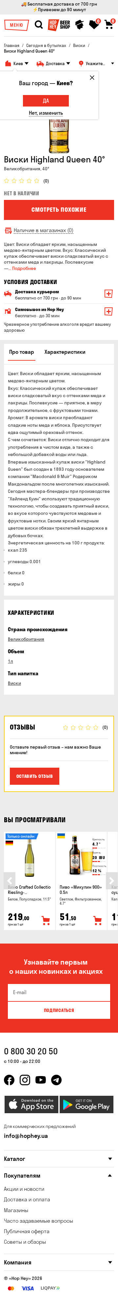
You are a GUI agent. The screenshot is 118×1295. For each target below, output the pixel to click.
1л (10, 661)
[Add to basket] (46, 921)
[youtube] (40, 1080)
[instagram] (25, 1080)
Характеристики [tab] (65, 351)
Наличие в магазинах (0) (43, 230)
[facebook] (9, 1080)
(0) (46, 181)
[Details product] (29, 856)
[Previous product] (9, 880)
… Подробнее (22, 268)
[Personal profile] (79, 24)
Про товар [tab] (21, 351)
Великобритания (26, 639)
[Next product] (112, 880)
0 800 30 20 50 (31, 1051)
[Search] (38, 24)
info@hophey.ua (26, 1135)
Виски (14, 683)
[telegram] (56, 1080)
